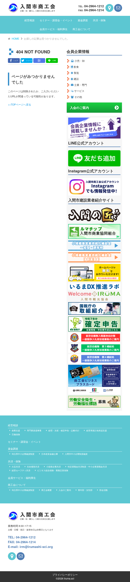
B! (39, 60)
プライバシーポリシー (65, 574)
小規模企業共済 (53, 466)
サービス (79, 91)
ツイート (29, 60)
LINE (54, 60)
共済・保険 (99, 20)
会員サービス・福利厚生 (54, 29)
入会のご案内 (79, 107)
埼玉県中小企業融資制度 (23, 453)
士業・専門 (80, 85)
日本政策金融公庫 (49, 453)
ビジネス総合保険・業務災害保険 (52, 470)
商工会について (81, 29)
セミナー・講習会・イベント (56, 20)
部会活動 (103, 490)
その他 (78, 97)
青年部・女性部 (85, 490)
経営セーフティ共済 (21, 470)
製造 (76, 73)
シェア (15, 60)
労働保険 (16, 434)
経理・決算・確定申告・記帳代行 (63, 430)
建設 (76, 79)
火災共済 (16, 466)
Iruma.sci (69, 578)
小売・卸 (80, 61)
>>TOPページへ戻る (19, 104)
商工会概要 (46, 490)
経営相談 (29, 20)
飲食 (76, 67)
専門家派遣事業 (34, 430)
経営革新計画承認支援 (96, 430)
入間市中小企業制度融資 (76, 453)
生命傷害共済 (33, 466)
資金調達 (83, 20)
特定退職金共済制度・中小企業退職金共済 (87, 466)
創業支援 (16, 430)
